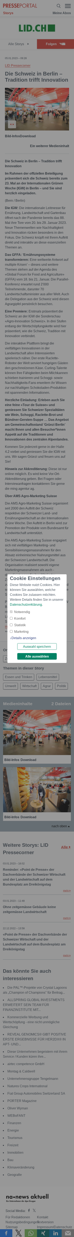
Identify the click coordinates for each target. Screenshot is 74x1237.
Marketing (21, 631)
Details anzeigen (24, 638)
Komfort (19, 618)
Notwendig (22, 612)
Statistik (20, 625)
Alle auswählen (37, 656)
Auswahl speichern (37, 646)
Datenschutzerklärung (26, 604)
